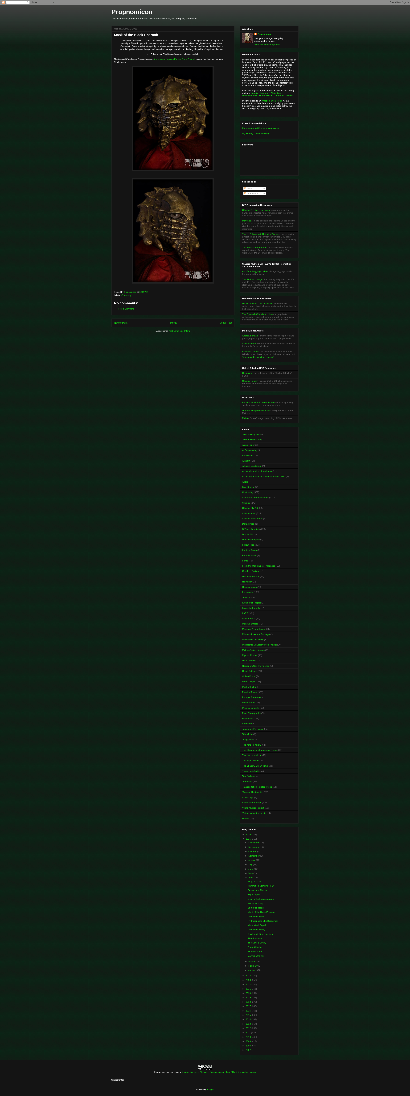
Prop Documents (250, 708)
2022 (248, 984)
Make (245, 418)
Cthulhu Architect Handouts (256, 210)
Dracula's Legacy (251, 539)
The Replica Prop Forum (254, 247)
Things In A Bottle (251, 771)
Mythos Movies (249, 655)
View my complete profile (267, 44)
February (253, 965)
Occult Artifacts (249, 671)
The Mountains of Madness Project (260, 750)
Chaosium (247, 373)
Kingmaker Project (251, 602)
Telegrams (247, 739)
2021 (248, 988)
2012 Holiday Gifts (251, 434)
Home (173, 322)
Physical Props (249, 692)
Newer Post (120, 322)
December (254, 842)
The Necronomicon (252, 755)
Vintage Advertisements (254, 813)
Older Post (226, 322)
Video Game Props (251, 802)
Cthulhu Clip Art (250, 508)
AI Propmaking (249, 450)
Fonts (245, 560)
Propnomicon (131, 11)
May (250, 873)
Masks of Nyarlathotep (253, 629)
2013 (248, 1024)
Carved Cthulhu (256, 956)
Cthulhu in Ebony (256, 929)
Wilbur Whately (255, 903)
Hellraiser (247, 581)
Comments (252, 193)
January (252, 970)
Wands (245, 818)
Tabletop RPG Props (252, 729)
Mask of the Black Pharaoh (261, 912)
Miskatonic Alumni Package (256, 634)
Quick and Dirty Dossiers (260, 934)
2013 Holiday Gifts (251, 439)
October (252, 851)
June (251, 869)
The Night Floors (250, 760)
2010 (248, 1037)
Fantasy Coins (249, 550)
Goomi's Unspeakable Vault (256, 410)
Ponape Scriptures (251, 697)
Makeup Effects (250, 623)
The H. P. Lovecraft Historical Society (260, 234)
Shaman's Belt (255, 951)
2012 (248, 1028)
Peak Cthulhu (249, 687)
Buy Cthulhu (248, 487)
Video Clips (248, 797)
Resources (247, 718)
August (252, 860)
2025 (248, 838)
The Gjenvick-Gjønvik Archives (257, 314)
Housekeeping (249, 587)
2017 (248, 1006)
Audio (245, 481)
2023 (248, 980)
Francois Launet (250, 351)
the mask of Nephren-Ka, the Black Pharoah (174, 59)
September (254, 855)
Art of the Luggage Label (254, 271)
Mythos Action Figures (253, 650)
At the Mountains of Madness (257, 471)
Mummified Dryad (257, 925)
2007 (248, 1050)
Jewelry (246, 597)
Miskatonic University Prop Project (259, 644)
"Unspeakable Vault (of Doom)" (258, 357)
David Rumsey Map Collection (257, 303)
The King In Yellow (251, 744)
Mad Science (248, 618)
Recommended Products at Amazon (260, 128)
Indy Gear (247, 220)
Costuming (126, 295)
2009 (248, 1041)
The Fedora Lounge (252, 279)
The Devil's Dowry (257, 942)
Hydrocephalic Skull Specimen (263, 921)
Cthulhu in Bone (256, 916)
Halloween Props (250, 576)
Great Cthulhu (255, 947)
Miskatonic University (252, 639)
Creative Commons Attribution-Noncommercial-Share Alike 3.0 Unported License (218, 1072)
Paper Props (248, 681)
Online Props (248, 676)
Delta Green (248, 524)
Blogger (210, 1089)
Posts (249, 188)
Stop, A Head (254, 881)
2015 (248, 1015)
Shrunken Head (256, 907)
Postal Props (248, 702)
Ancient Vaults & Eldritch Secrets (258, 402)
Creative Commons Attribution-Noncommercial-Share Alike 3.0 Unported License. (267, 94)
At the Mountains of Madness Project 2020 (263, 476)
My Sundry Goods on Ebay (255, 133)
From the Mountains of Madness (258, 566)
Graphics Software (251, 571)
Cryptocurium (249, 343)
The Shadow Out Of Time (255, 766)
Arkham (246, 460)
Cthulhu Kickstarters (252, 518)
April (251, 877)
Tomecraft (247, 781)
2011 (248, 1032)
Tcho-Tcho (247, 734)
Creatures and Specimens (255, 497)
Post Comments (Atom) (179, 331)
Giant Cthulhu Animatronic (261, 899)
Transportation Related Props (257, 787)
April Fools (247, 455)
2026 (248, 834)
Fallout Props (249, 545)
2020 (248, 993)
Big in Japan (254, 894)
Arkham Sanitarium (252, 466)
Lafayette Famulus (251, 608)
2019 (248, 997)
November (254, 847)
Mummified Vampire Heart (261, 885)
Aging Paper (248, 445)
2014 (248, 1019)
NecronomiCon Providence (255, 666)
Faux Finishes (249, 555)
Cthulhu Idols (248, 513)
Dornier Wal (248, 534)
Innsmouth (247, 592)
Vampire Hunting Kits (252, 792)
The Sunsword (255, 938)
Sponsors (247, 723)
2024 (248, 975)
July (250, 864)
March (251, 961)
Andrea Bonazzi (250, 335)
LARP (245, 613)
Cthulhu (246, 502)
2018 (248, 1002)
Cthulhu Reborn (250, 381)
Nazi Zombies (249, 660)
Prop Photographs (251, 713)
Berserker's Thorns (257, 890)
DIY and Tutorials (251, 529)
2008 (248, 1045)
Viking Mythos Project (253, 808)
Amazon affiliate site (272, 100)
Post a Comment (126, 309)
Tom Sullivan (248, 776)
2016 (248, 1010)
